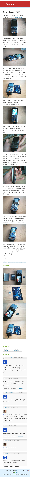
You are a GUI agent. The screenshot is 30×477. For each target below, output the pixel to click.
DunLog (10, 4)
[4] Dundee (20, 388)
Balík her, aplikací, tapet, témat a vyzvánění (14, 262)
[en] (28, 470)
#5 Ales (6, 448)
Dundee (7, 407)
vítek (6, 378)
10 (20, 350)
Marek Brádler (9, 358)
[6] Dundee (20, 436)
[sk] (12, 472)
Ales (6, 425)
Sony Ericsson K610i (16, 17)
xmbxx (7, 453)
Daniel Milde (18, 470)
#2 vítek (6, 414)
